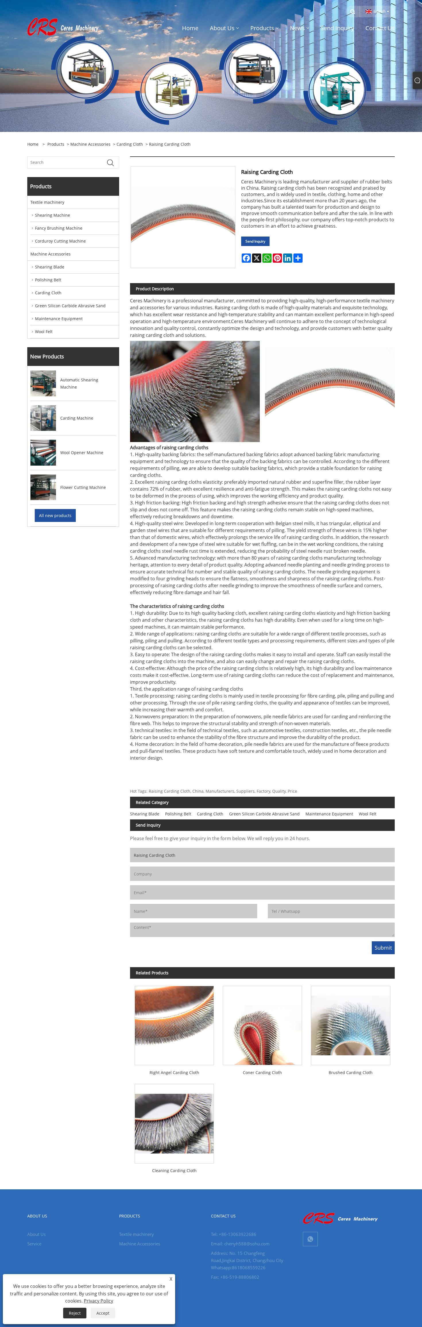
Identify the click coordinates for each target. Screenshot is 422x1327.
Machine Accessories (90, 144)
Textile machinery (47, 202)
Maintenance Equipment (59, 318)
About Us (36, 1234)
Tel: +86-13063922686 (233, 1234)
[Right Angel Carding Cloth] (174, 1023)
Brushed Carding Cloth (351, 1072)
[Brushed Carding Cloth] (351, 1023)
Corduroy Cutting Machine (60, 241)
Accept (102, 1313)
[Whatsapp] (310, 1239)
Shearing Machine (52, 215)
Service (34, 1244)
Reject (75, 1313)
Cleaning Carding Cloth (174, 1170)
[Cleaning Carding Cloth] (174, 1121)
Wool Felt (44, 331)
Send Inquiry (255, 241)
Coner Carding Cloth (262, 1072)
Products (55, 144)
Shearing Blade (49, 267)
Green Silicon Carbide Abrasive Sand (70, 305)
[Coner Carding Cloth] (262, 1023)
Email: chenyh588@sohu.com (240, 1244)
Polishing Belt (48, 280)
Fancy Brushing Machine (58, 228)
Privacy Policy (98, 1301)
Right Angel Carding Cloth (174, 1072)
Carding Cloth (130, 144)
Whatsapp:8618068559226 (238, 1267)
